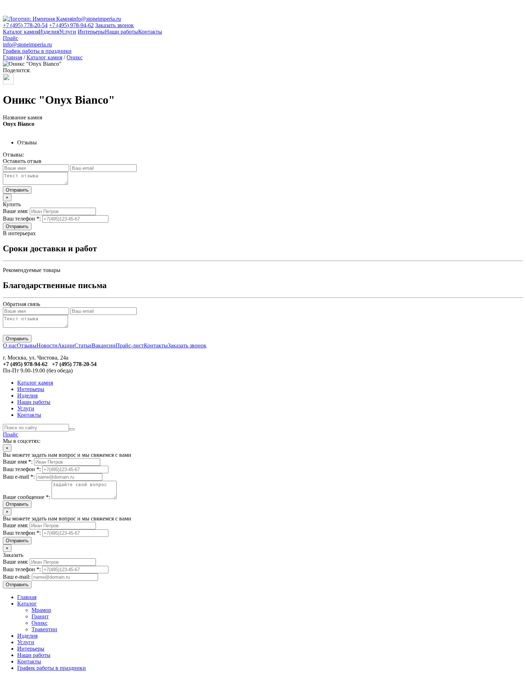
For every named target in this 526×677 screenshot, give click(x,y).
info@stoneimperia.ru (96, 19)
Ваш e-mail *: (19, 477)
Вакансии (104, 345)
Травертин (44, 629)
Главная (12, 57)
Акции (66, 345)
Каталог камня (21, 32)
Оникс (75, 57)
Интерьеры (91, 32)
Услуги (67, 32)
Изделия (49, 32)
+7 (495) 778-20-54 (25, 25)
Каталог (27, 604)
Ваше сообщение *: (26, 497)
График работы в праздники (37, 51)
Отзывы (26, 345)
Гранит (40, 616)
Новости (47, 345)
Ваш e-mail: (16, 577)
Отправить (17, 226)
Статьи (83, 345)
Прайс (10, 38)
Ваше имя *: (18, 462)
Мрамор (41, 610)
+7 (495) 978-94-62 (71, 25)
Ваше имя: (15, 211)
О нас (10, 345)
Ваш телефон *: (22, 219)
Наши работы (121, 32)
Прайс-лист (130, 345)
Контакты (150, 32)
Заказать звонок (114, 25)
